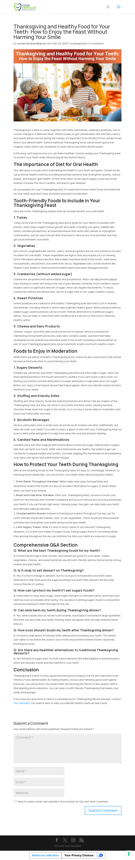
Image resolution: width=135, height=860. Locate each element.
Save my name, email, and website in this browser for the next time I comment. (63, 801)
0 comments (96, 43)
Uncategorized (78, 43)
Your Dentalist (22, 703)
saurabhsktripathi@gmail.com (34, 43)
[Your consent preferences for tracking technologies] (129, 854)
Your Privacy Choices (79, 855)
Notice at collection (45, 855)
